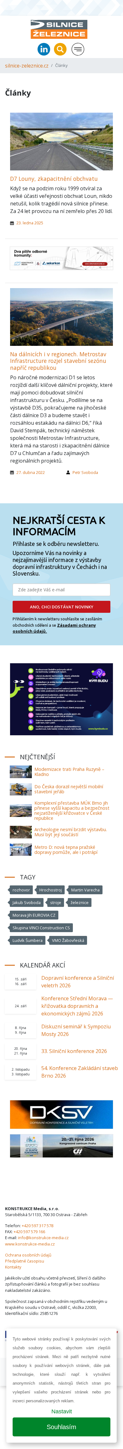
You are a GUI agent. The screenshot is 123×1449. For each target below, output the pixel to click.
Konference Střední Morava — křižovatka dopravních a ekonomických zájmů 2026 (77, 1006)
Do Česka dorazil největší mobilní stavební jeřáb (68, 789)
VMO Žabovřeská (68, 940)
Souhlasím (61, 1426)
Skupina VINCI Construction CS (41, 928)
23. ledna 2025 (29, 223)
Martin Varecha (85, 890)
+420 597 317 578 (37, 1225)
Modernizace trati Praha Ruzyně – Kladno (69, 771)
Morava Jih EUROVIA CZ (34, 915)
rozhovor (21, 890)
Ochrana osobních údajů (28, 1255)
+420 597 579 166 (29, 1231)
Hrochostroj (50, 890)
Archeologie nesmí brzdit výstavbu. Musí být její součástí (70, 831)
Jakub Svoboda (27, 902)
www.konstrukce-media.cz (30, 1244)
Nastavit (61, 1411)
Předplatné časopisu (24, 1261)
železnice (80, 902)
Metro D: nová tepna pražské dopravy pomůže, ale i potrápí (65, 849)
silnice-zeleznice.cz (27, 65)
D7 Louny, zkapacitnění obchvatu (54, 178)
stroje (55, 902)
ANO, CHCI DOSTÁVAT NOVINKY (61, 607)
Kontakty (13, 1267)
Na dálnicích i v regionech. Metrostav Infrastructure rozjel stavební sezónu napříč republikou (58, 360)
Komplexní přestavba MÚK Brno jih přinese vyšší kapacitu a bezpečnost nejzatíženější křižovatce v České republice (71, 810)
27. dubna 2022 (30, 472)
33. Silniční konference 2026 (74, 1051)
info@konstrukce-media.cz (43, 1237)
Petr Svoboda (85, 472)
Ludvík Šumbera (28, 940)
